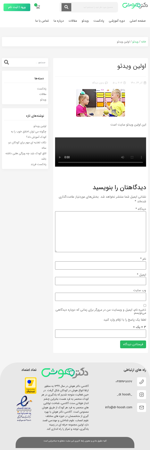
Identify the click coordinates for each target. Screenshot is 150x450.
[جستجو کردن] (66, 7)
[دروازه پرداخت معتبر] (31, 393)
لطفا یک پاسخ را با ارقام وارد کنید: (124, 319)
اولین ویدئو (40, 126)
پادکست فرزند (38, 164)
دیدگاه (141, 209)
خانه (143, 42)
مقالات (73, 20)
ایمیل (141, 274)
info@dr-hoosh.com (118, 407)
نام (143, 259)
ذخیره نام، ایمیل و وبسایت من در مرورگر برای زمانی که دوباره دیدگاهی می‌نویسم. (100, 311)
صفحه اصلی (138, 20)
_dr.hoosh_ (124, 394)
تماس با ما (42, 20)
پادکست (98, 20)
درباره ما (59, 20)
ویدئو (85, 20)
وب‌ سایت (139, 290)
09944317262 (124, 381)
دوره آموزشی (117, 20)
